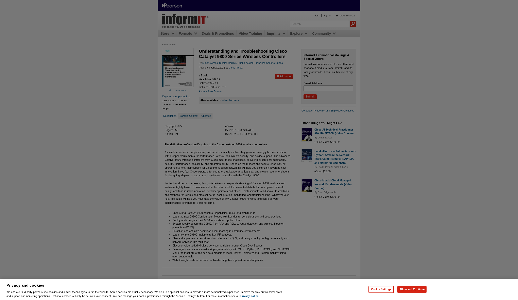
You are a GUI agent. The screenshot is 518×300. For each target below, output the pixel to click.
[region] (259, 289)
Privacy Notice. (249, 295)
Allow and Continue (412, 289)
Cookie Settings (381, 289)
